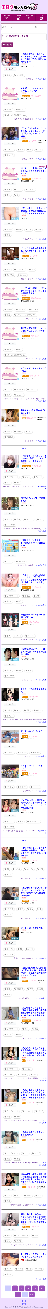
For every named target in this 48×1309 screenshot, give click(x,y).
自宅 (39, 1195)
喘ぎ (20, 349)
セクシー (10, 716)
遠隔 (8, 1159)
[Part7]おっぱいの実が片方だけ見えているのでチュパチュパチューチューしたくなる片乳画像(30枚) (33, 804)
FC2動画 (10, 437)
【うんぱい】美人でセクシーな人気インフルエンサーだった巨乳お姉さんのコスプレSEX (33, 132)
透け (8, 519)
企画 (8, 1195)
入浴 (33, 269)
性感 (20, 229)
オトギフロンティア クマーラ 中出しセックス (33, 89)
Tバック (39, 477)
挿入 (34, 1074)
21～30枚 (10, 827)
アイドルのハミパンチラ (32, 731)
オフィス (20, 389)
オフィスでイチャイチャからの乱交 (33, 369)
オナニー (28, 1069)
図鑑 (8, 235)
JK (8, 869)
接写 (18, 1159)
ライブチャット (12, 477)
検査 (41, 869)
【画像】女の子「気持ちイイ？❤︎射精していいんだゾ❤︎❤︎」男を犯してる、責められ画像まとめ (33, 58)
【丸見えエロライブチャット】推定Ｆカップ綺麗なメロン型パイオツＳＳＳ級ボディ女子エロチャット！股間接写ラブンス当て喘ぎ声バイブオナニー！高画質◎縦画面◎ (33, 1094)
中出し (9, 109)
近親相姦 (20, 989)
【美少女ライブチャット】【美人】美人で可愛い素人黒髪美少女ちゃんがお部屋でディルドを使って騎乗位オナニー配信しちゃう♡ (33, 1012)
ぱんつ (27, 477)
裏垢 (8, 315)
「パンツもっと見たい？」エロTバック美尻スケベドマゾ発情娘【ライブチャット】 (33, 458)
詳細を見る (42, 79)
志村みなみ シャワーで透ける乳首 (33, 499)
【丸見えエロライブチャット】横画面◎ (33, 1133)
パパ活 (20, 1269)
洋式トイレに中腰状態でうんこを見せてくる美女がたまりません (33, 171)
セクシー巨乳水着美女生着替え (33, 690)
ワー (41, 519)
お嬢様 (19, 431)
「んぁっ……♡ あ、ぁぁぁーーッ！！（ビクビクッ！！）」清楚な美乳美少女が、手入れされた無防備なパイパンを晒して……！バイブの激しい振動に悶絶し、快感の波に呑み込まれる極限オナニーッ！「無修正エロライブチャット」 (33, 579)
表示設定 (8, 45)
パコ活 (40, 1269)
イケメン (34, 309)
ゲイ (8, 389)
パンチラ (10, 752)
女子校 (17, 869)
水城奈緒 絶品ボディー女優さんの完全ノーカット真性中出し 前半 (33, 651)
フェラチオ (21, 269)
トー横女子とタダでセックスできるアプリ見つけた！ (33, 1255)
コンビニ (30, 869)
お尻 (8, 395)
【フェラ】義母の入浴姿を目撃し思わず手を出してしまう (33, 249)
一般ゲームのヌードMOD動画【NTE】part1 (33, 616)
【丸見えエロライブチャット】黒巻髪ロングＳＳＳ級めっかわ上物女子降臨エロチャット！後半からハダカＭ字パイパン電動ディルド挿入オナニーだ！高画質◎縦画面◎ (33, 1052)
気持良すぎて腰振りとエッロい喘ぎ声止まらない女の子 (33, 329)
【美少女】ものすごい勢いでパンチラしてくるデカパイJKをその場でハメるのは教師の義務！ (33, 892)
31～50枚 (20, 75)
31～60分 (10, 275)
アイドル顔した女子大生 (32, 928)
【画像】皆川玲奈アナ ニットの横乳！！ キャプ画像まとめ (33, 542)
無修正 (27, 596)
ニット (9, 561)
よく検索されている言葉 (16, 36)
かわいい (20, 395)
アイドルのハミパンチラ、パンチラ (33, 767)
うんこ (19, 189)
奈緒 (20, 670)
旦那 (41, 989)
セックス (21, 109)
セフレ (9, 1269)
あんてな (7, 15)
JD (21, 949)
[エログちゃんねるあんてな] (19, 13)
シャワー (29, 519)
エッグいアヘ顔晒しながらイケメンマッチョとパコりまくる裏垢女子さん (33, 290)
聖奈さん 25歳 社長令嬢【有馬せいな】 (33, 411)
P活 (30, 1269)
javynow (23, 275)
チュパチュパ (34, 821)
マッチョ (21, 309)
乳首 (18, 519)
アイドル (23, 752)
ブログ (41, 15)
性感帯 (9, 229)
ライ (26, 1153)
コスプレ (10, 149)
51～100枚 (11, 525)
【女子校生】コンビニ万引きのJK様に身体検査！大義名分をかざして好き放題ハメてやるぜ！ (33, 852)
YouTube (31, 636)
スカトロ (31, 189)
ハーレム (33, 389)
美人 (21, 149)
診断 (39, 229)
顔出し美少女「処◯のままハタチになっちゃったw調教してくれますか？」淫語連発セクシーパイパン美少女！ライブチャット (33, 1218)
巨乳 (39, 149)
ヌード (18, 636)
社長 (8, 431)
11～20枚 (21, 561)
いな (29, 431)
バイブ (40, 1111)
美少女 (9, 601)
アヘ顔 (9, 309)
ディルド (23, 1074)
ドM (8, 636)
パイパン (10, 1074)
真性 (29, 670)
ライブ (37, 1153)
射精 (8, 75)
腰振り (9, 349)
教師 (21, 909)
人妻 (31, 989)
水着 (8, 710)
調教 (8, 989)
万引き (9, 875)
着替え (38, 710)
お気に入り (30, 15)
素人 (26, 1029)
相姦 (8, 994)
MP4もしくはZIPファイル (16, 115)
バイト (30, 949)
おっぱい (10, 821)
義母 (8, 269)
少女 (37, 596)
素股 (8, 1201)
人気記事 (18, 15)
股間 (18, 1117)
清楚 (20, 601)
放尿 (8, 189)
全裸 (29, 229)
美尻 (18, 482)
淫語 (36, 1235)
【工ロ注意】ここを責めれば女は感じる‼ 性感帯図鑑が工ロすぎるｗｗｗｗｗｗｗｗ (33, 210)
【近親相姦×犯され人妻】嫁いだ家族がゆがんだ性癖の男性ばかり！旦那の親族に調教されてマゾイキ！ (33, 972)
